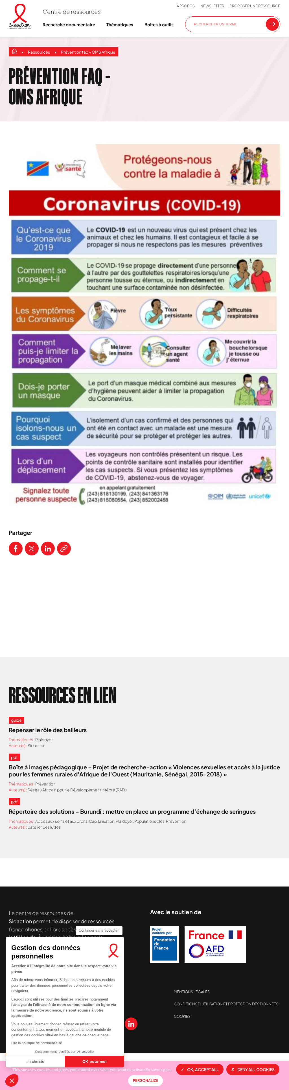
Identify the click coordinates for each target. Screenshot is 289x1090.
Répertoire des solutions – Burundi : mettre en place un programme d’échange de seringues (132, 811)
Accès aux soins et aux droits (61, 821)
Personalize (145, 1080)
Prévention (45, 783)
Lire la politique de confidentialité (36, 1043)
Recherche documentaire (69, 24)
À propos (186, 6)
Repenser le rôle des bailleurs (48, 729)
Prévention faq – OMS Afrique (88, 51)
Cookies (182, 1016)
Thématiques (119, 24)
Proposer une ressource (255, 6)
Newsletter (212, 6)
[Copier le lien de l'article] (64, 548)
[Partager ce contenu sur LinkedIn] (48, 548)
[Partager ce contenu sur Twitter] (32, 548)
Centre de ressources (72, 11)
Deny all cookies (256, 1069)
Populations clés (149, 821)
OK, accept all (203, 1069)
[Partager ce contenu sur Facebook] (16, 548)
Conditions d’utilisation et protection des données (226, 1004)
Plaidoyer (44, 739)
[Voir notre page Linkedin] (131, 1023)
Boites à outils (159, 24)
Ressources (39, 51)
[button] (12, 1080)
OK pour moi (94, 1061)
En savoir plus (157, 1069)
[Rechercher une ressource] (272, 24)
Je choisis (35, 1061)
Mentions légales (192, 992)
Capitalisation (101, 821)
